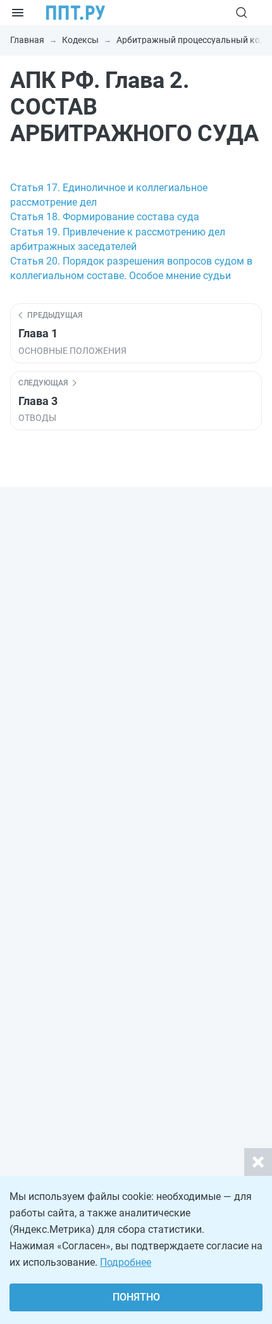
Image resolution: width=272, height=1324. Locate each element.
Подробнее (125, 1262)
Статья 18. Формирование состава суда (104, 217)
